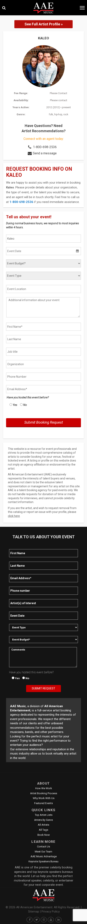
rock (65, 114)
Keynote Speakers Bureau (43, 861)
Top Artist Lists (43, 814)
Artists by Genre (43, 819)
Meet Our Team (43, 851)
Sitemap (33, 911)
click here (14, 516)
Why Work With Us (43, 798)
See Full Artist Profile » (43, 24)
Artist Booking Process (43, 793)
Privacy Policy (50, 911)
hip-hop (58, 114)
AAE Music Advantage (44, 856)
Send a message (45, 153)
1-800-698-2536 (45, 147)
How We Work (43, 788)
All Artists (43, 824)
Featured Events (43, 803)
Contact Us (43, 846)
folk (51, 114)
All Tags (43, 829)
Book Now (43, 834)
